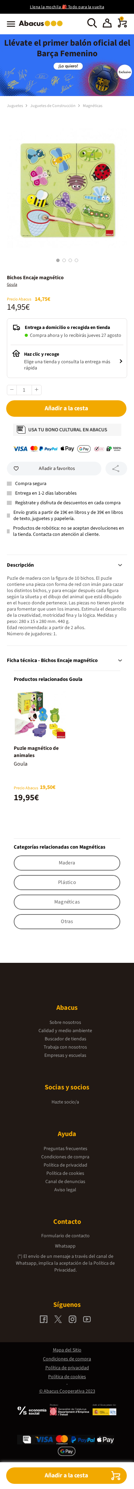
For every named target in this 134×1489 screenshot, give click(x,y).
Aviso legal (65, 1189)
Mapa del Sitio (67, 1350)
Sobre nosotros (65, 1022)
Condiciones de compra (65, 1157)
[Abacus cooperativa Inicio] (42, 27)
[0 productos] (122, 26)
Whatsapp (65, 1246)
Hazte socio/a (65, 1102)
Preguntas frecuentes (65, 1148)
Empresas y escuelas (65, 1055)
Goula (12, 284)
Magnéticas (92, 106)
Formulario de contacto (65, 1235)
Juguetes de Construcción (53, 106)
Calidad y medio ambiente (65, 1030)
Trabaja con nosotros (65, 1047)
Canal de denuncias (65, 1181)
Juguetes (15, 106)
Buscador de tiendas (65, 1039)
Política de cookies (65, 1173)
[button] (107, 24)
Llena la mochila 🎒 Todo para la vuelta (67, 7)
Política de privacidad (65, 1165)
